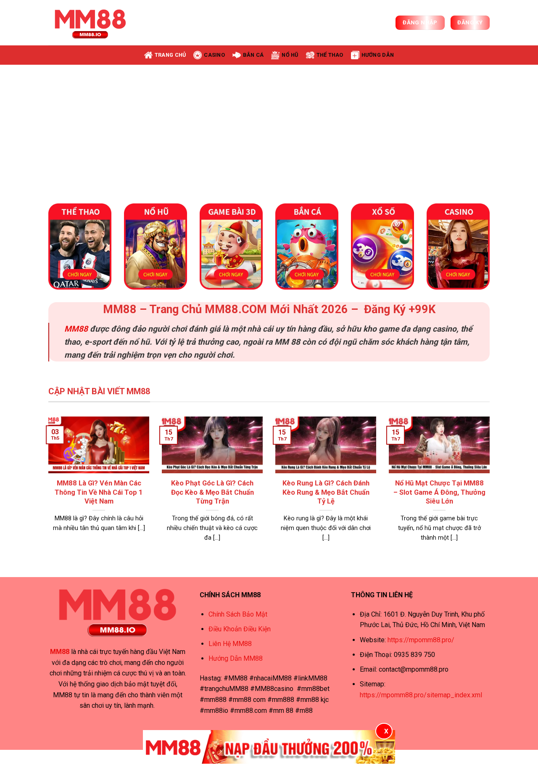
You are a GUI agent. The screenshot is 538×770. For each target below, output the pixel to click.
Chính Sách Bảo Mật (237, 614)
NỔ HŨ (290, 55)
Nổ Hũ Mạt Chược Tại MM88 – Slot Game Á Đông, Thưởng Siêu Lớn (439, 492)
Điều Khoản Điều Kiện (239, 629)
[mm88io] (90, 23)
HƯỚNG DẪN (377, 55)
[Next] (516, 127)
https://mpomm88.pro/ (421, 640)
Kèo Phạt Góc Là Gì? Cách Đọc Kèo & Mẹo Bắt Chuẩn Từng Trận (212, 492)
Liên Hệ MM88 (230, 644)
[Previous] (21, 127)
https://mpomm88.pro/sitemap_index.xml (421, 695)
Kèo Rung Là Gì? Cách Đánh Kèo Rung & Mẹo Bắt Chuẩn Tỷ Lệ (325, 492)
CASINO (214, 55)
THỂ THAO (329, 55)
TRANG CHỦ (170, 55)
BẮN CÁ (253, 55)
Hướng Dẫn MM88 (235, 658)
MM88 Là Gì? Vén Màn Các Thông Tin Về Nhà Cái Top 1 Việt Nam (99, 492)
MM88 (76, 329)
